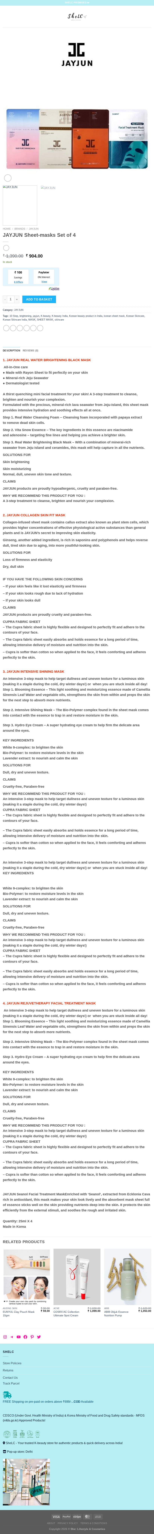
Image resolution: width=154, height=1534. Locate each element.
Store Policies (12, 1363)
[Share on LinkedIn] (40, 328)
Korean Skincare (135, 316)
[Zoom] (7, 178)
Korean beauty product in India (85, 316)
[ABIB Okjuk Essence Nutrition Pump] (127, 1277)
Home (7, 228)
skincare (59, 319)
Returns (8, 1370)
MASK (31, 319)
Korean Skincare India (15, 319)
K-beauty (45, 316)
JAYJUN (33, 228)
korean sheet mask (114, 316)
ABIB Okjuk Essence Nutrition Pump (116, 1313)
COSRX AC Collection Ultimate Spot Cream (66, 1313)
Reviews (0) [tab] (30, 350)
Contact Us (10, 1377)
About (51, 1523)
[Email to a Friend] (26, 328)
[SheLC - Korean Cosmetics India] (77, 16)
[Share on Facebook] (13, 328)
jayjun (36, 316)
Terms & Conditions (93, 1523)
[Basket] (149, 16)
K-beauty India (60, 316)
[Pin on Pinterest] (33, 328)
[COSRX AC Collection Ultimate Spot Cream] (77, 1277)
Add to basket (39, 299)
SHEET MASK (45, 319)
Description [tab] (11, 350)
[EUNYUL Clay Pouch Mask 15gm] (26, 1277)
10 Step (14, 316)
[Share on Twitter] (20, 328)
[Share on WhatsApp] (6, 328)
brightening (25, 316)
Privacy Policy (68, 1523)
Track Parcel (11, 1383)
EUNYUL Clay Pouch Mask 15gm (19, 1313)
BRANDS (19, 228)
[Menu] (5, 16)
